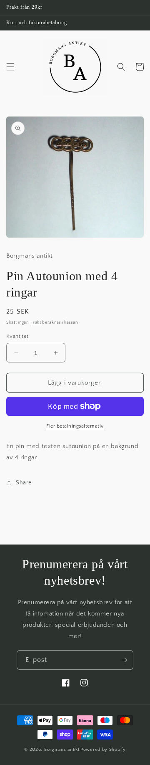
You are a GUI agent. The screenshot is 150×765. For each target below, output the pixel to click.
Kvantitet (17, 336)
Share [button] (24, 482)
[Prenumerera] (124, 660)
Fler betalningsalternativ (75, 426)
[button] (10, 67)
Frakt (35, 322)
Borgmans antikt (62, 749)
